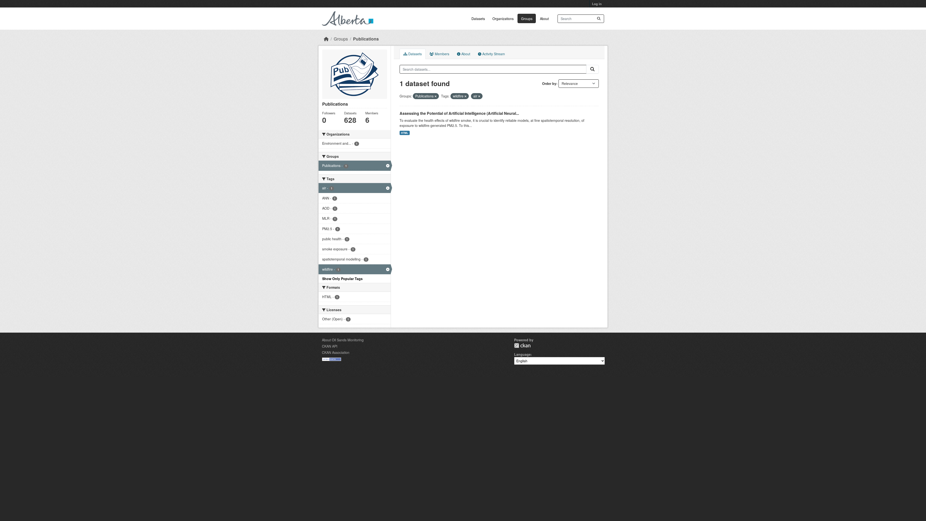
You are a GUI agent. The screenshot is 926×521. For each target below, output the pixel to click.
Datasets (478, 18)
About (544, 18)
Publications (366, 39)
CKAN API (329, 346)
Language (522, 354)
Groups (526, 18)
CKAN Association (335, 352)
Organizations (503, 18)
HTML (404, 133)
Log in (597, 3)
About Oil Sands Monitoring (343, 339)
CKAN (522, 345)
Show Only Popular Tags (342, 278)
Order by (549, 83)
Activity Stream (493, 53)
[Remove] (435, 96)
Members (441, 53)
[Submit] (599, 18)
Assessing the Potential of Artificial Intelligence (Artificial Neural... (459, 113)
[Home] (326, 39)
